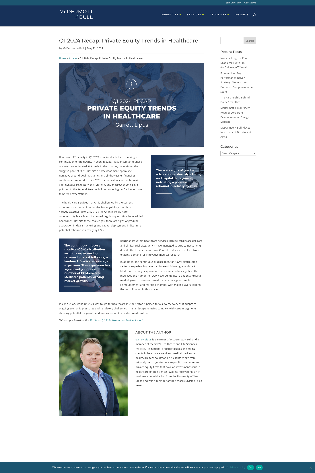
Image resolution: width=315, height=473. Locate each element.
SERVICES (194, 14)
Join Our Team (233, 3)
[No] (310, 467)
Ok (250, 467)
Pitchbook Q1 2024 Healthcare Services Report (116, 320)
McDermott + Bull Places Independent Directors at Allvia (235, 132)
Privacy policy (237, 467)
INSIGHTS (242, 14)
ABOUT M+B (218, 14)
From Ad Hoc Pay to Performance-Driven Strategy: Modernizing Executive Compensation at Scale (237, 82)
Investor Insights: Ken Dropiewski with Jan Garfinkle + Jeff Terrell (233, 62)
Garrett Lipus (143, 339)
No (259, 467)
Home (62, 58)
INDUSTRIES (169, 14)
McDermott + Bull (73, 48)
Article (73, 58)
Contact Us (250, 3)
